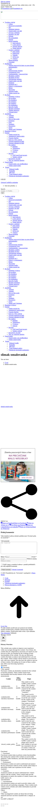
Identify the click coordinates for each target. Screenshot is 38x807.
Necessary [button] (4, 665)
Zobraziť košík (5, 182)
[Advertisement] (19, 385)
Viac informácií (5, 633)
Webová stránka (32, 559)
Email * (34, 557)
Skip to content (5, 1)
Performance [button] (5, 760)
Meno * (3, 557)
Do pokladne (14, 182)
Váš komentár (5, 541)
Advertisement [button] (5, 779)
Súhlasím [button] (13, 633)
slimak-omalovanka (7, 406)
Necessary (6, 667)
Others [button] (3, 790)
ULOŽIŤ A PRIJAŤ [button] (7, 799)
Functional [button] (4, 751)
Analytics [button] (4, 769)
